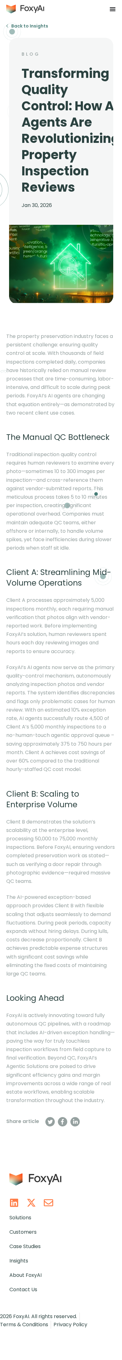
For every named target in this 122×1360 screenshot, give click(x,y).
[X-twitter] (31, 1202)
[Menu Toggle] (112, 9)
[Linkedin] (14, 1202)
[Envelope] (48, 1202)
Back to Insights (29, 26)
